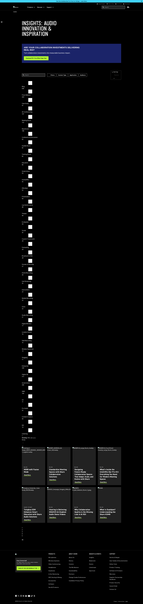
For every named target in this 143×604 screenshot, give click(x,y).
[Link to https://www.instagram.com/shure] (21, 596)
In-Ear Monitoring (53, 574)
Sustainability (73, 571)
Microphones (52, 557)
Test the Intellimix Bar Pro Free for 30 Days (71, 1)
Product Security (114, 583)
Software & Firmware (115, 571)
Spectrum (92, 571)
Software (51, 584)
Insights (91, 557)
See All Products (53, 587)
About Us (71, 557)
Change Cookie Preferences (77, 577)
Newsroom (92, 561)
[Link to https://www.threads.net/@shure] (34, 596)
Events (91, 564)
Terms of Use (121, 601)
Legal (126, 601)
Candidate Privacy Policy (76, 581)
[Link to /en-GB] (18, 7)
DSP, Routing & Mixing (55, 577)
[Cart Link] (128, 7)
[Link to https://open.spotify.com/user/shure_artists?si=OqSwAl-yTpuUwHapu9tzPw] (26, 596)
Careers (71, 564)
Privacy (115, 601)
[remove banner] (142, 1)
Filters (53, 75)
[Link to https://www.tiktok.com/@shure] (32, 596)
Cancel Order (113, 586)
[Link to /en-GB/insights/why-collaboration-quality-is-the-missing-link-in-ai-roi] (84, 505)
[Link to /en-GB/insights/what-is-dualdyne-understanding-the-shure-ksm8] (109, 505)
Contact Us (112, 589)
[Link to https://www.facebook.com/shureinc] (16, 596)
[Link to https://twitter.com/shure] (18, 596)
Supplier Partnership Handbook (118, 578)
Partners (71, 574)
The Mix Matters (74, 567)
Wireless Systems (53, 561)
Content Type (62, 75)
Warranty (112, 574)
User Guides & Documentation (118, 561)
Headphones (52, 567)
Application (73, 75)
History (71, 561)
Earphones (51, 571)
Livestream (92, 567)
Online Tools (113, 564)
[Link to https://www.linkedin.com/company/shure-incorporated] (23, 596)
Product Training (114, 567)
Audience (83, 75)
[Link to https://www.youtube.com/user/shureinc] (29, 596)
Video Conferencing (54, 564)
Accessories (52, 581)
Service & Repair (114, 557)
